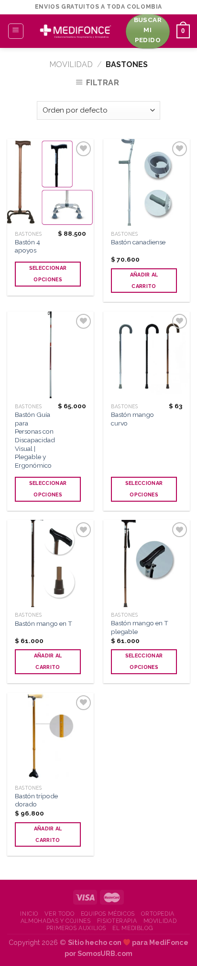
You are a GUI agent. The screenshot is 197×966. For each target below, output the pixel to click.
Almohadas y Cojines (56, 920)
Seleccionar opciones (48, 274)
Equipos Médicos (108, 913)
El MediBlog (132, 928)
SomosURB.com (104, 953)
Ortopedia (158, 913)
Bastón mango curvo (132, 419)
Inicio (29, 913)
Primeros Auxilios (76, 928)
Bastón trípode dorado (36, 800)
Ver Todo (59, 913)
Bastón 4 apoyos (27, 246)
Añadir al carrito (144, 280)
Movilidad (71, 64)
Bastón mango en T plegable (139, 627)
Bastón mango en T (43, 623)
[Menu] (16, 31)
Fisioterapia (117, 920)
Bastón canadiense (138, 242)
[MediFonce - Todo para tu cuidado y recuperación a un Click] (75, 31)
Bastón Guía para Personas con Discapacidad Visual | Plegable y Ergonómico (35, 440)
